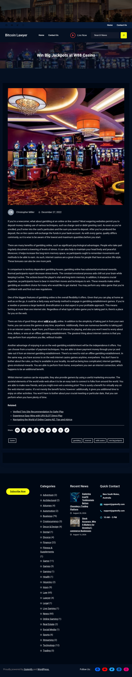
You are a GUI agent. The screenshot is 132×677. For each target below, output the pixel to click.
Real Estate (49, 624)
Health (46, 577)
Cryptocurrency (51, 521)
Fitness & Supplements (47, 549)
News (46, 613)
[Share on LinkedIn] (29, 430)
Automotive (49, 511)
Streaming (48, 640)
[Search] (124, 35)
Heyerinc (47, 582)
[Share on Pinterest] (42, 430)
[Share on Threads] (60, 430)
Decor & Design (51, 526)
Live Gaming (49, 608)
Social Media (49, 629)
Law (45, 592)
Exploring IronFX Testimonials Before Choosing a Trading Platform (82, 502)
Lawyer (47, 598)
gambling (77, 440)
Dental (46, 532)
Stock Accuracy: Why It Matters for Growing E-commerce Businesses (83, 524)
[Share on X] (23, 430)
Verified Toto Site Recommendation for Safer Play (38, 411)
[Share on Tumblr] (54, 430)
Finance (47, 542)
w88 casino (100, 440)
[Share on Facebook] (17, 430)
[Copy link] (66, 430)
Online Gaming (50, 619)
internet (88, 440)
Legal (46, 603)
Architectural (49, 500)
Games (46, 566)
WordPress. (43, 669)
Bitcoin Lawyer (16, 35)
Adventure (48, 495)
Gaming (47, 571)
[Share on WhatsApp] (36, 430)
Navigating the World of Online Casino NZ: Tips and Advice (42, 419)
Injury (46, 587)
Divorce (47, 537)
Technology (49, 645)
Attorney (47, 505)
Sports (46, 634)
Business (47, 516)
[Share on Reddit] (48, 430)
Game (12, 440)
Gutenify (28, 669)
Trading (47, 650)
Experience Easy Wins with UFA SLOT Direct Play (37, 415)
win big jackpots (115, 440)
